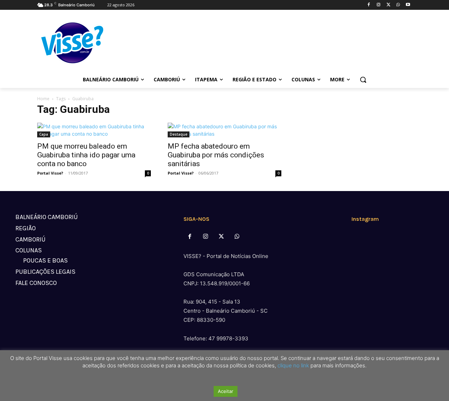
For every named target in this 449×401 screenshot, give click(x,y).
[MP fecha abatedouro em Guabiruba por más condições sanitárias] (224, 130)
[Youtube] (408, 5)
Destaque (178, 134)
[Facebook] (369, 5)
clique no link (292, 365)
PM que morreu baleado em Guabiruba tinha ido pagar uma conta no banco (86, 155)
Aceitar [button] (225, 391)
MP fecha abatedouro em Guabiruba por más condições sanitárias (216, 155)
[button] (363, 79)
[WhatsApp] (398, 5)
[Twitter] (388, 5)
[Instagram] (379, 5)
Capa (43, 134)
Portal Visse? (50, 173)
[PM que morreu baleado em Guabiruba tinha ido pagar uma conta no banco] (94, 130)
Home (43, 99)
